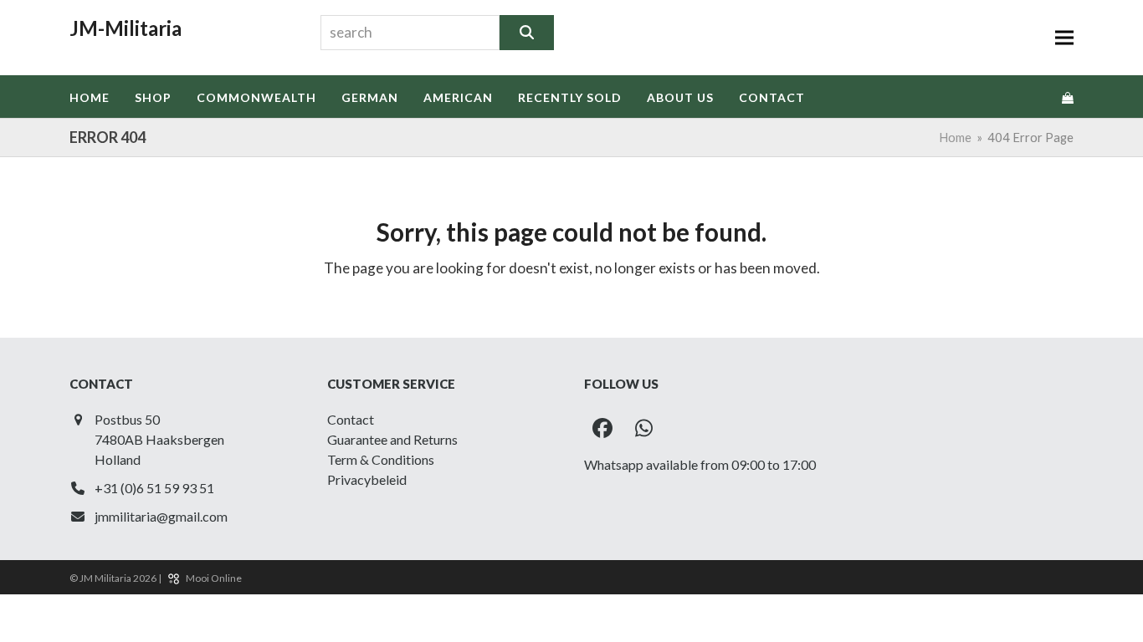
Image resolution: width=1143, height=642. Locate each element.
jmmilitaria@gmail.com (161, 516)
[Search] (527, 32)
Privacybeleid (367, 479)
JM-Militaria (125, 28)
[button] (1064, 38)
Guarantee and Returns (392, 439)
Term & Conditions (380, 459)
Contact (350, 419)
